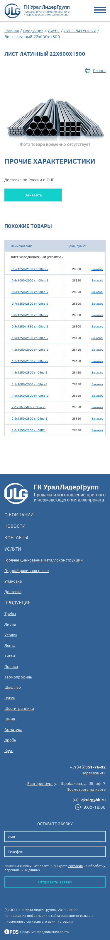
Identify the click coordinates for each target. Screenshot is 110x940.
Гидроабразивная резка (26, 570)
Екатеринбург (40, 783)
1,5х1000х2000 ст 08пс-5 (29, 384)
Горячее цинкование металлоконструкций (43, 560)
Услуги (12, 549)
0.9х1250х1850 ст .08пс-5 (29, 326)
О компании (19, 514)
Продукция (33, 30)
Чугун (9, 697)
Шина (9, 719)
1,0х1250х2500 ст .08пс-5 (29, 338)
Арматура (13, 729)
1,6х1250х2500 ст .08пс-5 (29, 395)
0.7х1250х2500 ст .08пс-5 (29, 303)
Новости (15, 526)
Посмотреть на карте (86, 789)
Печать (99, 70)
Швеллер (12, 687)
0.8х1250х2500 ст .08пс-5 (29, 315)
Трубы (10, 613)
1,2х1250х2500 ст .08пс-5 (29, 361)
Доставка (12, 591)
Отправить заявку (55, 882)
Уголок (10, 634)
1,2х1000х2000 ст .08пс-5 (29, 349)
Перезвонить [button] (94, 773)
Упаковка (13, 581)
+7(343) (88, 767)
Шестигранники (19, 708)
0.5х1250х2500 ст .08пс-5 (29, 269)
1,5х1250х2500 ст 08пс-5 (29, 372)
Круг (8, 750)
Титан (9, 656)
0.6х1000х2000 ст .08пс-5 (29, 280)
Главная (11, 30)
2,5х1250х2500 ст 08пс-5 (29, 418)
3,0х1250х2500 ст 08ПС (28, 430)
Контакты (16, 537)
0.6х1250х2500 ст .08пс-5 (29, 292)
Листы (54, 30)
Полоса (11, 666)
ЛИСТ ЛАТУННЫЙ (80, 30)
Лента (9, 645)
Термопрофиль (18, 677)
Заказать (33, 195)
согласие (75, 865)
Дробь (10, 740)
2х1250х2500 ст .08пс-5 (28, 407)
